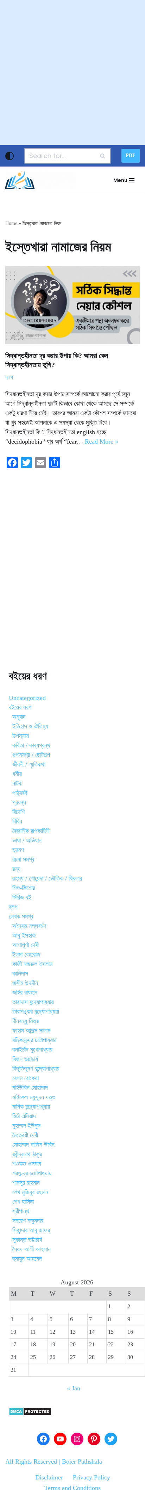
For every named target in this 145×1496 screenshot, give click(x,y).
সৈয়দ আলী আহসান (31, 1249)
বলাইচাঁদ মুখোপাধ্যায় (32, 1049)
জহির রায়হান (24, 992)
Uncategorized (27, 697)
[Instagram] (77, 1439)
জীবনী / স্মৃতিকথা (28, 764)
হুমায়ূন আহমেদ (27, 1258)
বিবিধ (17, 821)
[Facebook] (43, 1439)
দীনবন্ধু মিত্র (25, 1021)
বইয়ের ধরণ (20, 707)
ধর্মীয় (17, 773)
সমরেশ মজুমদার (27, 1220)
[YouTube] (60, 1439)
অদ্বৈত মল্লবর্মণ (29, 925)
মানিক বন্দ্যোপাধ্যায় (31, 1106)
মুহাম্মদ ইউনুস (26, 1125)
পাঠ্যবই (19, 792)
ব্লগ (9, 377)
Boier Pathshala (82, 1461)
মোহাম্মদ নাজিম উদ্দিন (33, 1144)
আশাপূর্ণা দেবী (25, 945)
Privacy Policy (91, 1477)
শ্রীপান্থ (20, 1211)
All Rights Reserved (31, 1461)
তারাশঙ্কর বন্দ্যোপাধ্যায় (35, 1011)
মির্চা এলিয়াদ (24, 1116)
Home (11, 223)
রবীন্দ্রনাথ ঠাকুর (27, 1154)
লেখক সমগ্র (21, 916)
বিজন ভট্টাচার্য (25, 1059)
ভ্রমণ (18, 849)
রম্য (16, 868)
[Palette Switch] (9, 156)
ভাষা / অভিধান (27, 840)
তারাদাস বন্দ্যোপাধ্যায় (33, 1002)
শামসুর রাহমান (26, 1182)
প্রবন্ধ (19, 802)
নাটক (17, 783)
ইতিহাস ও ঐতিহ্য (30, 726)
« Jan (73, 1388)
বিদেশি (18, 811)
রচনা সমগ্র (23, 859)
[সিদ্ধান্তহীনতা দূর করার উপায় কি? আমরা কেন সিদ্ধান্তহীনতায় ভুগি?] (72, 305)
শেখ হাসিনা (23, 1201)
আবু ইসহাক (24, 935)
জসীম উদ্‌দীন (25, 983)
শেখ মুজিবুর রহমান (30, 1192)
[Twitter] (111, 1439)
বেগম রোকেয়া (25, 1078)
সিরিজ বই (21, 897)
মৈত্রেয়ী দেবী (25, 1135)
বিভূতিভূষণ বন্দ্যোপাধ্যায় (35, 1068)
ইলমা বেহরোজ (26, 954)
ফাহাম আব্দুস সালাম (31, 1030)
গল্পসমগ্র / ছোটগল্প (31, 754)
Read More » (101, 441)
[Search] (103, 156)
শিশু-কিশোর (23, 887)
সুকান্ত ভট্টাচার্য (27, 1239)
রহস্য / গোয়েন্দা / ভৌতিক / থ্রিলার (47, 878)
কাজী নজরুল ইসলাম (32, 964)
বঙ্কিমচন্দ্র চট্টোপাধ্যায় (34, 1040)
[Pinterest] (94, 1439)
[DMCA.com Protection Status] (30, 1413)
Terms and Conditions (72, 1487)
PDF (130, 155)
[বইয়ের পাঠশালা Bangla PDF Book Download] (40, 180)
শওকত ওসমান (26, 1163)
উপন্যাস (20, 735)
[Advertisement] (72, 72)
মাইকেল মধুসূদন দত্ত (34, 1097)
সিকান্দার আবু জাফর (31, 1230)
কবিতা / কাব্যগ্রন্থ (31, 745)
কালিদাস (20, 973)
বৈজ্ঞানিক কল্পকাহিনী (31, 830)
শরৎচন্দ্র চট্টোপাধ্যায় (31, 1173)
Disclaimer (49, 1477)
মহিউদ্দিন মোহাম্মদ (30, 1087)
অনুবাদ (19, 716)
